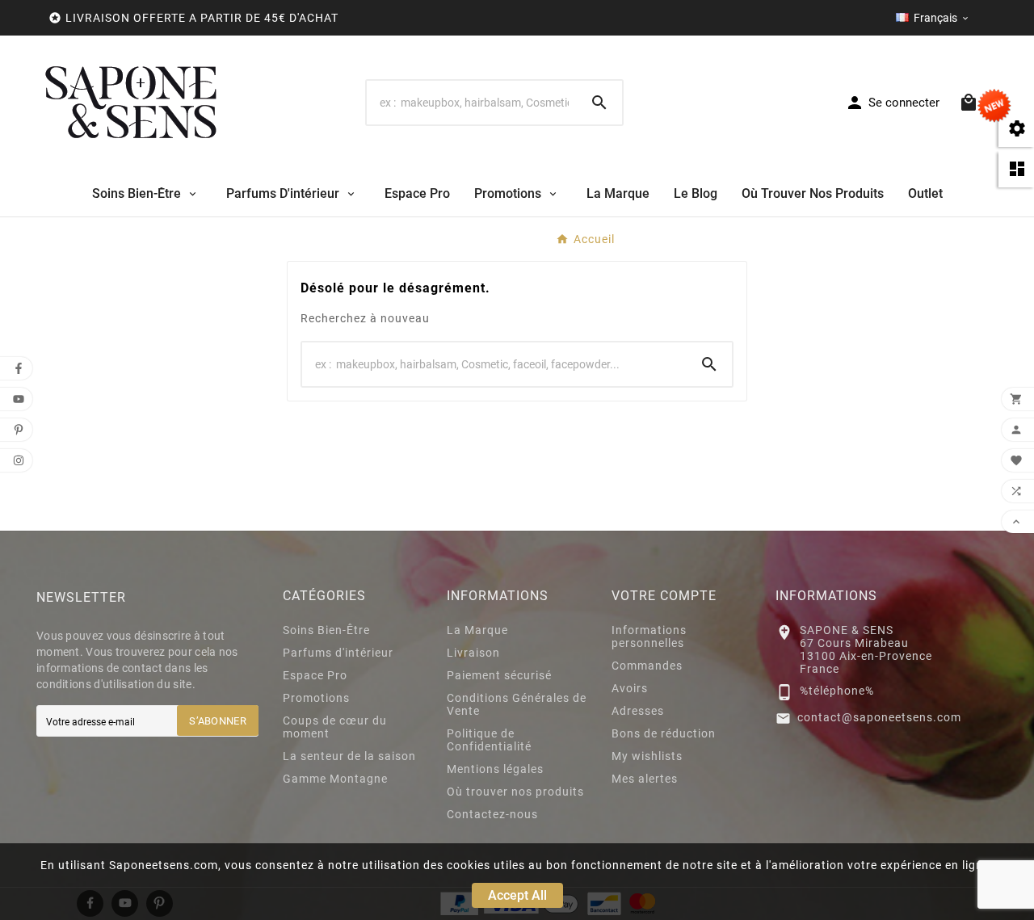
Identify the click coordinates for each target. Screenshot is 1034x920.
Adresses (638, 710)
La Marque (477, 630)
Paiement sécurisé (499, 675)
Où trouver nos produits (515, 791)
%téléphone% (837, 690)
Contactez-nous (492, 814)
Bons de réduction (664, 733)
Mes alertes (645, 778)
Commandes (647, 665)
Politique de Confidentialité (489, 740)
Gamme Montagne (335, 778)
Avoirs (630, 688)
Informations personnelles (649, 636)
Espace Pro (315, 675)
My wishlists (647, 756)
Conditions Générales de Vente (516, 704)
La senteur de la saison (349, 756)
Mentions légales (495, 768)
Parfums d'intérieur (338, 652)
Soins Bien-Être (326, 630)
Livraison (473, 652)
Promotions (316, 697)
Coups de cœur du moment (335, 727)
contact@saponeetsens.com (879, 717)
